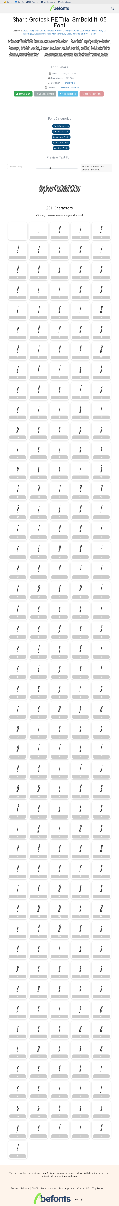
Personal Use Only (70, 87)
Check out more (46, 93)
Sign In (8, 2)
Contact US (83, 1188)
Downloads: (57, 78)
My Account (33, 2)
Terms (14, 1188)
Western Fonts (61, 148)
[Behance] (76, 1199)
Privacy (25, 1188)
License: (52, 87)
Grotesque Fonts (61, 137)
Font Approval (66, 1188)
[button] (112, 9)
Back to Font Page (92, 93)
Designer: (55, 82)
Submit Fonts (66, 2)
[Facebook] (81, 1199)
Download (24, 93)
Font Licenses (48, 1188)
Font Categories (61, 126)
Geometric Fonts (61, 131)
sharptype (70, 82)
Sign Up (19, 2)
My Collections (49, 2)
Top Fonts (97, 1188)
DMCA (35, 1188)
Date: (54, 73)
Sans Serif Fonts (61, 142)
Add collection (69, 93)
